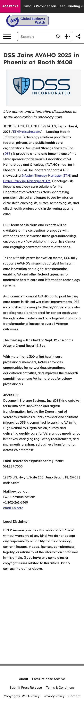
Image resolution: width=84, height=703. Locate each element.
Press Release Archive (48, 679)
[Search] (58, 36)
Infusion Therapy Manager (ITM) (46, 176)
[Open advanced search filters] (67, 36)
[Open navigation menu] (7, 36)
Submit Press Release (26, 687)
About (23, 679)
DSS (7, 154)
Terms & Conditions (60, 687)
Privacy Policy (53, 696)
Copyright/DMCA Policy (21, 696)
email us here (13, 508)
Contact (74, 696)
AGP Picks (10, 6)
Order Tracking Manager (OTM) (27, 181)
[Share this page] (78, 36)
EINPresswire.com (26, 132)
